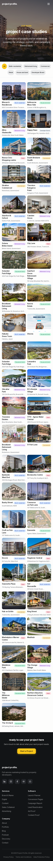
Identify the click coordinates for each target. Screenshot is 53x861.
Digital (4, 799)
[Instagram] (10, 781)
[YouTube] (23, 781)
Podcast (5, 835)
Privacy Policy (8, 857)
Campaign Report (35, 803)
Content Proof (33, 815)
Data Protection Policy (42, 857)
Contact (5, 843)
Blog (4, 831)
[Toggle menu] (48, 4)
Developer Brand (38, 72)
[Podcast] (30, 781)
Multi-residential (15, 66)
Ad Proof (31, 811)
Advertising (6, 811)
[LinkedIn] (4, 781)
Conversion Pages (35, 799)
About (4, 823)
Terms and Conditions (24, 857)
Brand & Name (8, 795)
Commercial (45, 66)
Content (5, 803)
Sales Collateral (8, 807)
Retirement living (31, 66)
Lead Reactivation (35, 807)
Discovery (6, 839)
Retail (11, 72)
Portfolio (5, 827)
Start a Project (26, 751)
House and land (22, 72)
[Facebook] (17, 781)
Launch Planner (34, 795)
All (4, 66)
